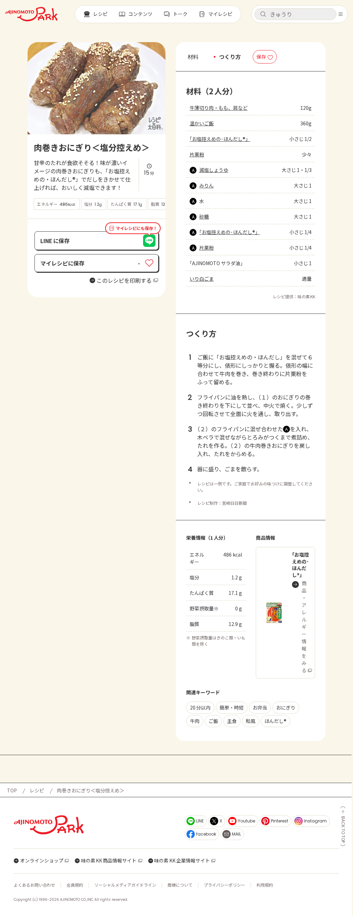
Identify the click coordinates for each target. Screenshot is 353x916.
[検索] (263, 14)
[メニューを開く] (340, 14)
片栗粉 (197, 154)
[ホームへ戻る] (31, 14)
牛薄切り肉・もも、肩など (219, 107)
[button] (295, 14)
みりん (206, 185)
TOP (12, 790)
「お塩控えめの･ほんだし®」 (220, 138)
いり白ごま (202, 278)
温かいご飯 (202, 123)
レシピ (37, 790)
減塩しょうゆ (213, 169)
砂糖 (204, 216)
